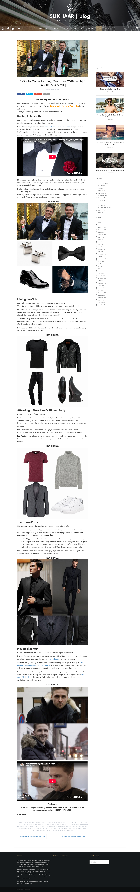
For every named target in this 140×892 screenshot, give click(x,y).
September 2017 (102, 259)
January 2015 (101, 302)
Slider (99, 212)
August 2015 (101, 300)
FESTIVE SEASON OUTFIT (63, 824)
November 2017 (102, 254)
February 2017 (101, 271)
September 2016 (102, 283)
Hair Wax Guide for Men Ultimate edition (110, 170)
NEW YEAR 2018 (67, 826)
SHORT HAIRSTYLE (64, 828)
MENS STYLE (45, 826)
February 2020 (102, 227)
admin (58, 89)
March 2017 (101, 268)
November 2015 (102, 293)
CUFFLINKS (20, 824)
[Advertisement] (110, 52)
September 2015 (102, 297)
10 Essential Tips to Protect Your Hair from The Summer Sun (109, 116)
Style (47, 830)
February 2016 (101, 288)
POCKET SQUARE (40, 828)
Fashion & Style (79, 28)
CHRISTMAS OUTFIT (73, 822)
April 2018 (100, 247)
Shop (99, 28)
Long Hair (100, 205)
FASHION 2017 (42, 824)
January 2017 (101, 273)
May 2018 (100, 244)
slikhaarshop (36, 830)
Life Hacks (100, 200)
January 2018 (101, 249)
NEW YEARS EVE (76, 826)
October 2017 (101, 256)
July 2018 (100, 239)
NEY (83, 826)
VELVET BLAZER (62, 830)
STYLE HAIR (52, 830)
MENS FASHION (24, 826)
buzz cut (60, 822)
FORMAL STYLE (75, 824)
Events (99, 188)
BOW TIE (54, 822)
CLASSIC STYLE (83, 822)
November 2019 (102, 230)
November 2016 (102, 278)
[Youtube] (13, 28)
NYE (86, 826)
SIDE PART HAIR (73, 828)
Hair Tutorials (55, 28)
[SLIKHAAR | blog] (70, 7)
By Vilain (65, 822)
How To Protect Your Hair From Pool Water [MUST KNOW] (110, 144)
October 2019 (101, 232)
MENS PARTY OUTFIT (35, 826)
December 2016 (102, 276)
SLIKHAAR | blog (70, 16)
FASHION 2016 (32, 824)
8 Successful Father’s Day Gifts (110, 89)
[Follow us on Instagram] (3, 28)
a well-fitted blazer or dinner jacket (58, 126)
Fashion (26, 824)
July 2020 (100, 222)
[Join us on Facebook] (8, 28)
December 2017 (102, 251)
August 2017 (101, 261)
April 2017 (100, 266)
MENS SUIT (52, 826)
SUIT (56, 830)
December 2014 (102, 305)
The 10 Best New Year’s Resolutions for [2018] (73, 836)
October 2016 (101, 280)
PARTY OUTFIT (31, 828)
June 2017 (100, 263)
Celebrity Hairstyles (103, 183)
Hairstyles (43, 28)
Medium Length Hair (28, 822)
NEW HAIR (59, 826)
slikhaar (80, 828)
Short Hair (100, 210)
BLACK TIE (49, 822)
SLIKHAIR (42, 830)
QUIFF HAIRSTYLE (53, 828)
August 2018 (101, 237)
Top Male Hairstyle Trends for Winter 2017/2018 (32, 836)
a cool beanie (55, 659)
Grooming (67, 28)
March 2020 (101, 225)
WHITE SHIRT (70, 830)
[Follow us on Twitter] (19, 28)
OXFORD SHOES (22, 828)
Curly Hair (100, 186)
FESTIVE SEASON (51, 824)
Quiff (47, 828)
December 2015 (102, 290)
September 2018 (102, 234)
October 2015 (101, 295)
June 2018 (100, 242)
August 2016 (101, 285)
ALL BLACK (43, 822)
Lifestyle (91, 28)
